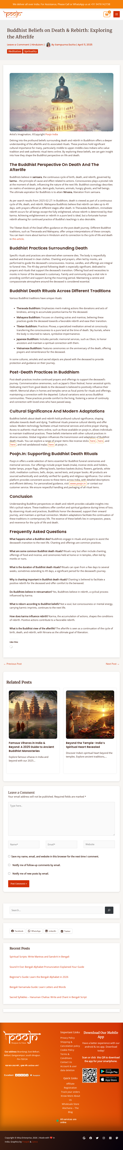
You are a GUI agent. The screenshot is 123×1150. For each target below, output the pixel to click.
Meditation (14, 51)
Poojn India (51, 134)
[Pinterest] (110, 1138)
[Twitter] (97, 1138)
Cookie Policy (67, 1049)
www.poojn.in (78, 483)
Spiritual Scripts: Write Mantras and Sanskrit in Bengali (39, 956)
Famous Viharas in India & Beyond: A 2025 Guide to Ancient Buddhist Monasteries (31, 747)
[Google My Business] (84, 1138)
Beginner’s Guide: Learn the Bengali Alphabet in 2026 (39, 976)
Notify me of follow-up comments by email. (36, 865)
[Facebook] (90, 1138)
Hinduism (37, 44)
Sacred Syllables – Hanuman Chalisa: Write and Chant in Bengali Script (48, 997)
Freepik (25, 1141)
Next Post (112, 663)
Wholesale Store (70, 1104)
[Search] (109, 910)
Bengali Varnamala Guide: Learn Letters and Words (38, 987)
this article (18, 238)
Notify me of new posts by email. (30, 873)
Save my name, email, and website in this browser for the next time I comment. (55, 856)
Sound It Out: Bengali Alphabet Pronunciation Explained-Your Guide (47, 966)
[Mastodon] (117, 1138)
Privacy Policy (67, 1037)
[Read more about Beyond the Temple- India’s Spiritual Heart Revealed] (90, 714)
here (92, 440)
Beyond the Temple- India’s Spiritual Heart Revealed (85, 745)
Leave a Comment (18, 44)
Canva (35, 1141)
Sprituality (30, 51)
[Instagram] (103, 1138)
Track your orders (70, 1091)
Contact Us (66, 1062)
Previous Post (13, 663)
